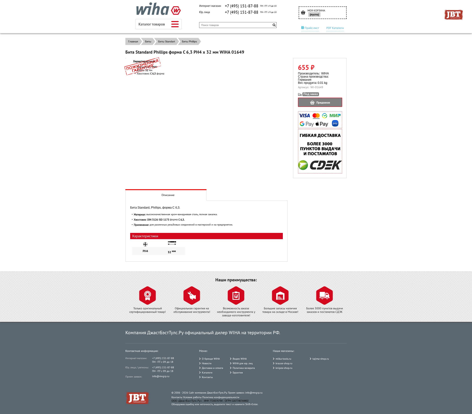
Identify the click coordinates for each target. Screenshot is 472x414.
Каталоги (207, 372)
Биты (148, 41)
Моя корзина (316, 10)
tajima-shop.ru (321, 358)
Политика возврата (244, 368)
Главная (133, 41)
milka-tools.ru (283, 358)
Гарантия (238, 372)
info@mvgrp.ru (160, 376)
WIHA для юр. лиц (243, 363)
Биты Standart (166, 41)
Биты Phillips (189, 41)
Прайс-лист (312, 28)
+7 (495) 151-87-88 (241, 5)
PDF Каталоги (335, 28)
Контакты (207, 377)
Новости (206, 363)
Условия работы (192, 397)
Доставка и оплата (212, 368)
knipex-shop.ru (284, 368)
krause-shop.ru (284, 363)
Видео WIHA (240, 358)
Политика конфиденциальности (220, 397)
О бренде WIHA (211, 358)
